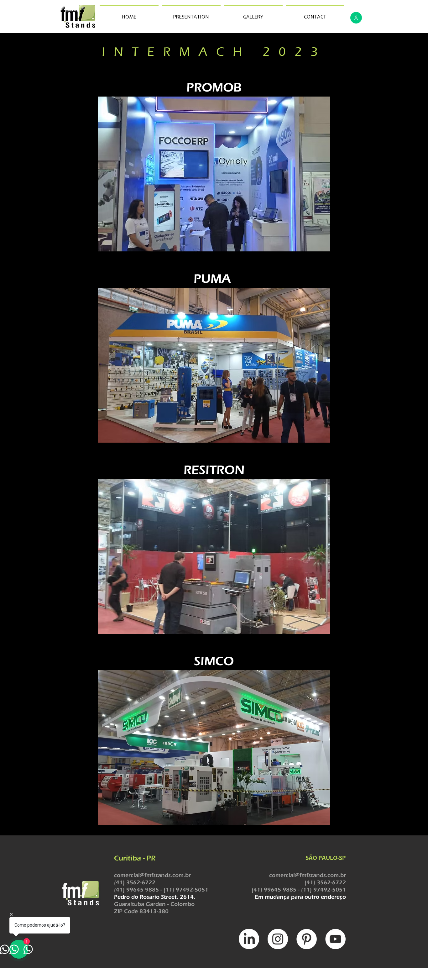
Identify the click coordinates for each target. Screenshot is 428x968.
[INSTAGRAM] (278, 939)
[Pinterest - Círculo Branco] (306, 939)
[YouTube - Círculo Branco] (335, 939)
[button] (214, 174)
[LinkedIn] (249, 939)
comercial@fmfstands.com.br (152, 875)
